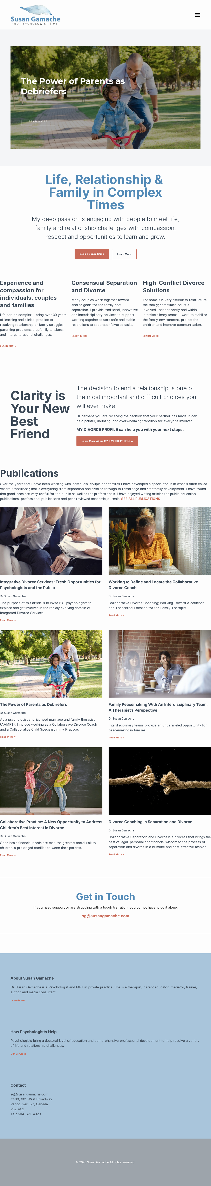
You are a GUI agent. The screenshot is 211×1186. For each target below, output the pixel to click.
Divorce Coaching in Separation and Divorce (150, 821)
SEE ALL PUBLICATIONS (140, 499)
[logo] (62, 14)
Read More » (8, 620)
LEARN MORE (8, 345)
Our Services (18, 1053)
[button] (197, 15)
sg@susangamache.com (105, 916)
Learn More (18, 1000)
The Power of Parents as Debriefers (33, 704)
